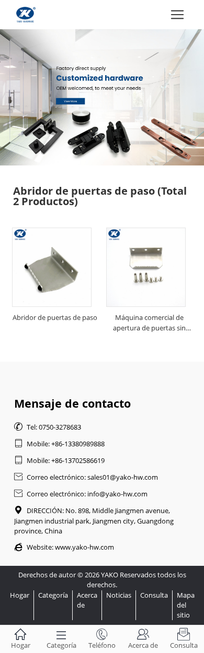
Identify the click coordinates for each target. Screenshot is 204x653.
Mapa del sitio (186, 605)
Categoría (53, 595)
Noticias (118, 595)
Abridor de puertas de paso (55, 317)
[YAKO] (102, 97)
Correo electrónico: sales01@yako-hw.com (86, 477)
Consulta (154, 595)
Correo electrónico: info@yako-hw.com (81, 493)
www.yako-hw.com (84, 547)
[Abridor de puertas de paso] (52, 267)
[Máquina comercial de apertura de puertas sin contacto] (146, 267)
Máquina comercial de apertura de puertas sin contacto (149, 324)
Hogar (19, 595)
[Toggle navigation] (177, 14)
